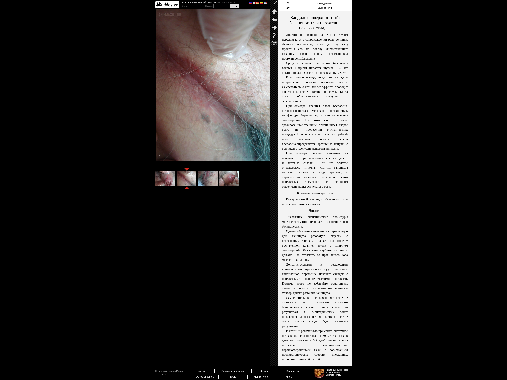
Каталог (264, 371)
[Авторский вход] (274, 4)
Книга (289, 376)
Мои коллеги (261, 376)
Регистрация (228, 2)
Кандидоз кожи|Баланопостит (324, 5)
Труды (233, 376)
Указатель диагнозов (233, 371)
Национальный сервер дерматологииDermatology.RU (337, 372)
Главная (201, 371)
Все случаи (292, 371)
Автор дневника (205, 376)
